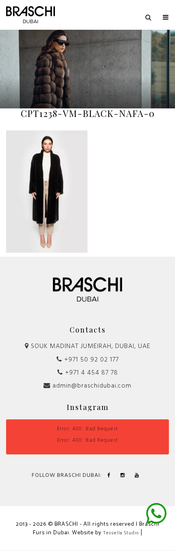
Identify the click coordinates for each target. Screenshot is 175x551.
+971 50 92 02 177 (90, 360)
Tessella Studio (121, 533)
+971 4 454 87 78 (90, 373)
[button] (166, 15)
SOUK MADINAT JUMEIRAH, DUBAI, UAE (90, 346)
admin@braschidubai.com (90, 386)
